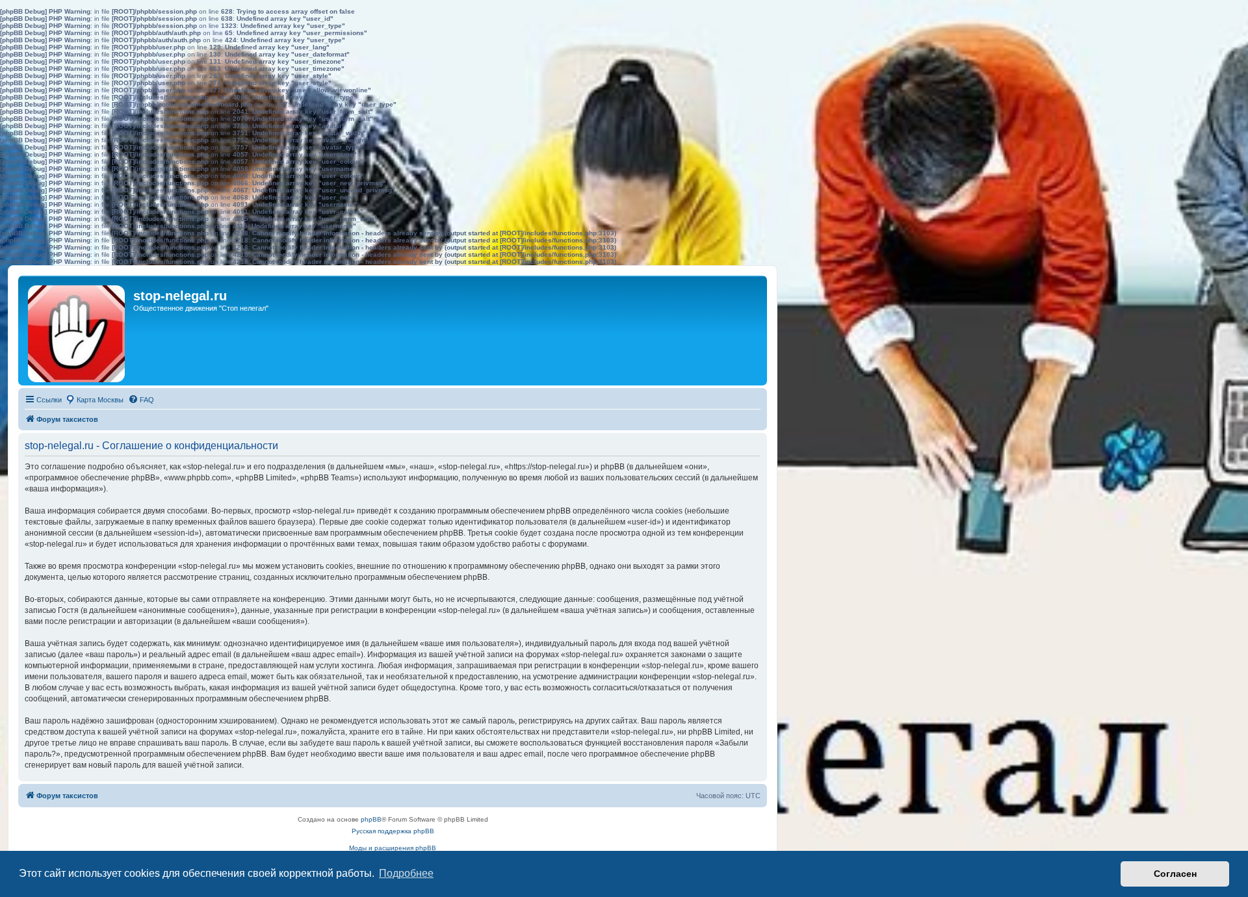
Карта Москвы (100, 400)
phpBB (371, 819)
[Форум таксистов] (77, 330)
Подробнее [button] (406, 873)
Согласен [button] (1175, 873)
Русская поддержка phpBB (393, 831)
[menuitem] (141, 400)
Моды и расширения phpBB (392, 848)
